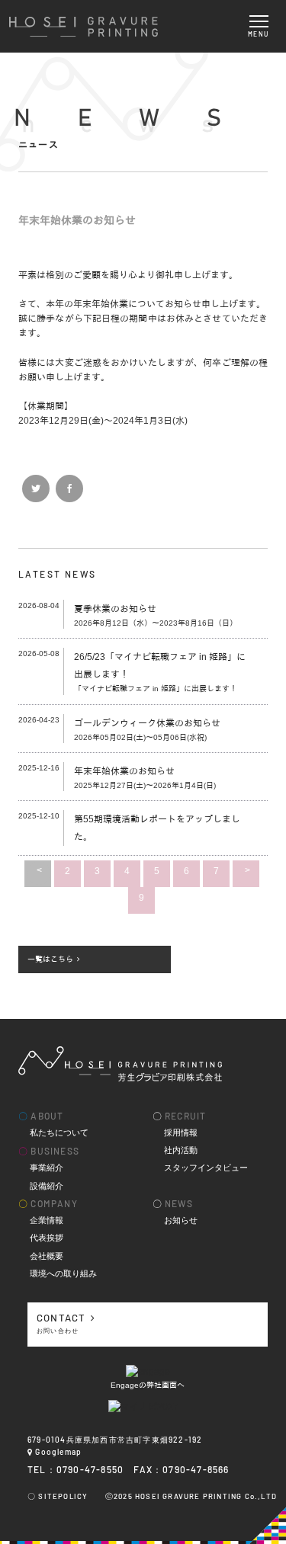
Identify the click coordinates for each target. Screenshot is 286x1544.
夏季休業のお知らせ (115, 609)
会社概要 (46, 1256)
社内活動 (181, 1150)
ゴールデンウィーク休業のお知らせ (147, 723)
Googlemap (58, 1451)
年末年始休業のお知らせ (124, 771)
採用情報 (181, 1132)
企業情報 (46, 1220)
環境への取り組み (63, 1273)
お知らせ (181, 1220)
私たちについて (59, 1132)
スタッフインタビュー (206, 1167)
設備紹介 (46, 1185)
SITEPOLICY (63, 1496)
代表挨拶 (46, 1237)
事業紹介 (46, 1167)
